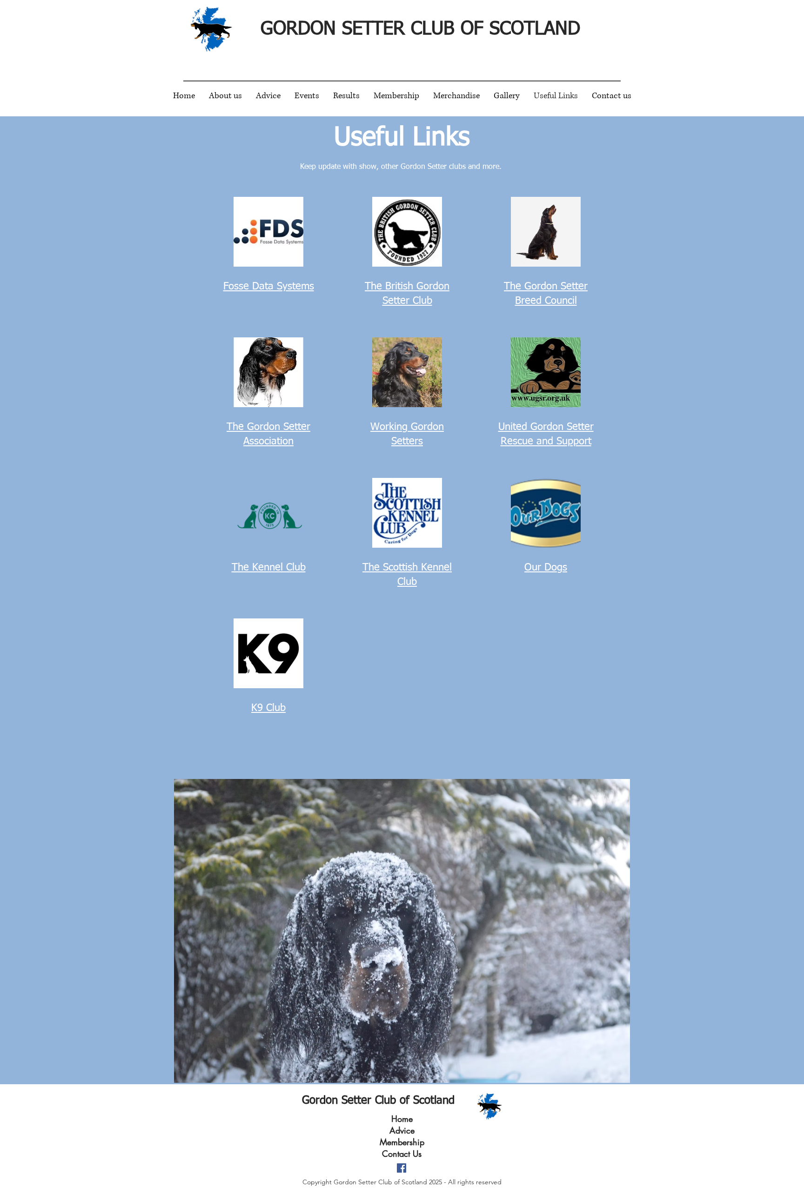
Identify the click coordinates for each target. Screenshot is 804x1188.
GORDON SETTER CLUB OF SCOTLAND (420, 29)
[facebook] (401, 1168)
